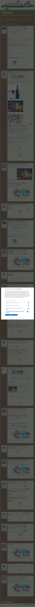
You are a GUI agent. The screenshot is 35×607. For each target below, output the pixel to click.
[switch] (28, 302)
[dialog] (17, 303)
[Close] (32, 289)
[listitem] (17, 300)
